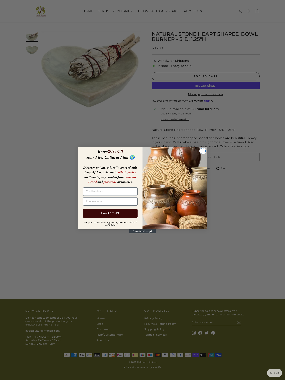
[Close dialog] (203, 151)
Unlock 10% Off (110, 213)
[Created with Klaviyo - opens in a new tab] (142, 231)
